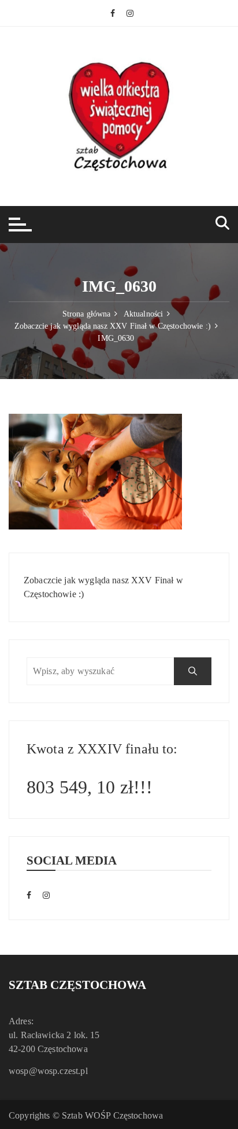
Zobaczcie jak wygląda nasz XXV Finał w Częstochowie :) (103, 587)
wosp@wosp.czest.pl (48, 1071)
